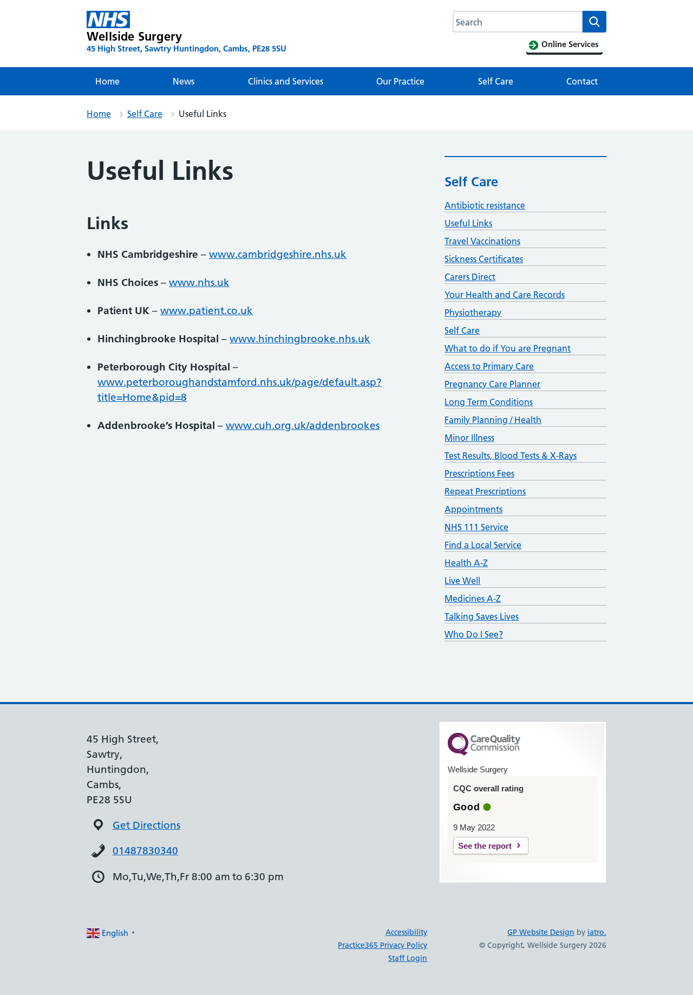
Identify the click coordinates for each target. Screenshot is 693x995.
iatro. (596, 932)
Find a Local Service (482, 544)
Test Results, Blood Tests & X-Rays (510, 455)
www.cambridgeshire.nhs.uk (277, 254)
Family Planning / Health (492, 419)
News (183, 81)
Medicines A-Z (472, 598)
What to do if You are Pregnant (507, 348)
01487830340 (145, 850)
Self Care (495, 81)
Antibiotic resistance (484, 205)
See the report (485, 845)
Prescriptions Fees (479, 473)
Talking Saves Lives (481, 616)
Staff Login (407, 958)
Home (107, 81)
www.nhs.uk (199, 282)
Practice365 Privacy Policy (382, 945)
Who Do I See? (473, 634)
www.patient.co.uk (206, 310)
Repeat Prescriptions (485, 491)
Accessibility (406, 932)
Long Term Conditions (488, 401)
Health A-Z (466, 562)
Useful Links (468, 223)
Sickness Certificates (483, 258)
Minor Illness (469, 437)
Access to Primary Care (489, 366)
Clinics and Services (285, 81)
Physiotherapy (472, 312)
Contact (582, 81)
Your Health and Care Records (504, 294)
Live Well (462, 580)
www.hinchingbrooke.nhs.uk (300, 339)
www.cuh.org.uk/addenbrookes (303, 425)
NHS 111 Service (476, 527)
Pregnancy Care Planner (492, 384)
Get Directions (146, 825)
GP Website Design (540, 932)
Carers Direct (469, 276)
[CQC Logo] (484, 753)
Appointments (473, 509)
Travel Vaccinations (482, 241)
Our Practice (400, 81)
